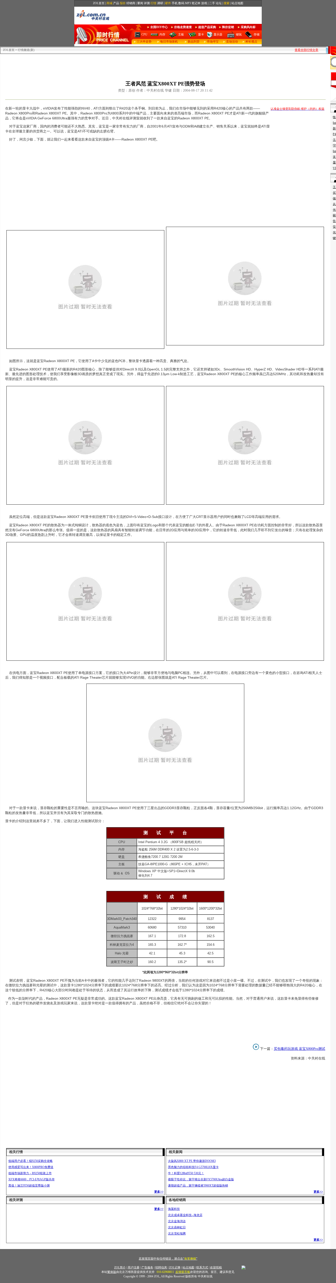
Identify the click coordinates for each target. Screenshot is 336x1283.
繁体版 (111, 1272)
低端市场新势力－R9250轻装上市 (30, 1173)
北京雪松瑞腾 (177, 1233)
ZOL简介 (120, 1267)
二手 (212, 3)
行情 (153, 3)
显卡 (201, 34)
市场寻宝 (213, 41)
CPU (144, 34)
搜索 (226, 3)
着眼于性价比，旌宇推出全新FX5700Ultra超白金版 (201, 1179)
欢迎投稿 (216, 1267)
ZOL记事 (175, 1267)
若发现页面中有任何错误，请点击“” (168, 1258)
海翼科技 (174, 1209)
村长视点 (251, 41)
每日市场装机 (169, 41)
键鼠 (239, 34)
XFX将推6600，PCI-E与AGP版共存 (31, 1179)
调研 (160, 3)
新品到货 (193, 41)
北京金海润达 (177, 1221)
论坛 (219, 3)
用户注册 (133, 1267)
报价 (123, 3)
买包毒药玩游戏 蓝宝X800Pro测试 (299, 1049)
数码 (181, 3)
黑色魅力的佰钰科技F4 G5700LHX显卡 (193, 1167)
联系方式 (202, 1267)
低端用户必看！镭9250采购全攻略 (30, 1161)
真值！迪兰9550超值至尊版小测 (29, 1185)
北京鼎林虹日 (177, 1227)
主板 (181, 34)
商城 (109, 3)
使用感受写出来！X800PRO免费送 (30, 1167)
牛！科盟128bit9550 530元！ (186, 1173)
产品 (116, 3)
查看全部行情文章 (306, 50)
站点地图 (237, 3)
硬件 (168, 3)
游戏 (204, 3)
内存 (162, 34)
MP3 (188, 3)
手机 (175, 3)
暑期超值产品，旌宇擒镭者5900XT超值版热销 (198, 1185)
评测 (147, 3)
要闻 (140, 3)
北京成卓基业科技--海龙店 (185, 1215)
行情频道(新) (26, 50)
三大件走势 (144, 41)
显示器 (218, 34)
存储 (257, 34)
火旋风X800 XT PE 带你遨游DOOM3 (192, 1161)
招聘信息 (161, 1267)
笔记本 (196, 3)
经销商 (130, 3)
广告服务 (147, 1267)
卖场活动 (232, 41)
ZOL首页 (99, 3)
